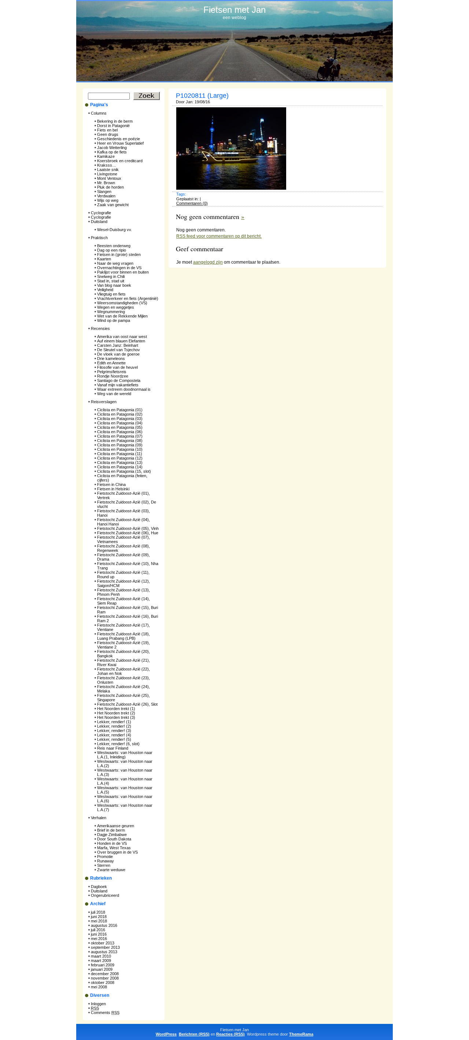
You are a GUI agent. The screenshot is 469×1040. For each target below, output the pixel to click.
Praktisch (99, 237)
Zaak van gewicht (113, 205)
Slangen (104, 191)
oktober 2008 (102, 982)
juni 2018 (99, 916)
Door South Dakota (114, 839)
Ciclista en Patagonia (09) (120, 445)
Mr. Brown (106, 183)
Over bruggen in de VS (117, 852)
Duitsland (99, 221)
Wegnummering (111, 311)
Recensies (100, 328)
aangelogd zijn (208, 262)
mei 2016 (99, 938)
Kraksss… (106, 165)
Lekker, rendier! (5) (114, 739)
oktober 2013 (102, 943)
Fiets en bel (107, 130)
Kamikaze (106, 156)
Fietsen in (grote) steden (119, 254)
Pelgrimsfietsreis (111, 371)
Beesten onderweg (113, 246)
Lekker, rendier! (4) (114, 735)
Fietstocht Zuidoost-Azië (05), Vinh (128, 528)
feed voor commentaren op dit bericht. (219, 236)
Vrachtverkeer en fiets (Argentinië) (127, 298)
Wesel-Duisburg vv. (114, 229)
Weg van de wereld (114, 393)
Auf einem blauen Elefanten (121, 341)
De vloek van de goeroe (118, 354)
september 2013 (105, 947)
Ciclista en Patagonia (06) (120, 432)
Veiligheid (105, 289)
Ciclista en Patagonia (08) (120, 440)
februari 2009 (102, 965)
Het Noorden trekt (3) (116, 717)
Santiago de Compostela (118, 380)
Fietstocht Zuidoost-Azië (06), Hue (127, 533)
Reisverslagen (104, 402)
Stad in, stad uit (110, 281)
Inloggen (98, 1004)
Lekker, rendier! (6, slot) (118, 744)
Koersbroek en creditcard (120, 161)
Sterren (103, 865)
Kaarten (104, 259)
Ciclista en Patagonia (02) (120, 414)
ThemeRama (301, 1034)
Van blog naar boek (114, 285)
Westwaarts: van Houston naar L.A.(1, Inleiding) (124, 754)
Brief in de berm (111, 830)
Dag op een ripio (111, 250)
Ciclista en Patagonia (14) (120, 467)
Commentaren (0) (192, 203)
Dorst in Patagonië (113, 125)
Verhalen (98, 818)
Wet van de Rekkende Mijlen (122, 316)
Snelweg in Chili (111, 276)
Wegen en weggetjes (115, 307)
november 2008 (105, 978)
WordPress (166, 1034)
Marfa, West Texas (114, 848)
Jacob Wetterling (112, 147)
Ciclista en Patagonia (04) (120, 423)
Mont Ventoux (109, 178)
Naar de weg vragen (115, 263)
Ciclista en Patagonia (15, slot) (124, 471)
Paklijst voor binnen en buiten (123, 272)
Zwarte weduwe (111, 870)
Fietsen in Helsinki (113, 489)
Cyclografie (101, 213)
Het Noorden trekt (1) (116, 708)
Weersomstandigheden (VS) (122, 303)
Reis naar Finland (112, 748)
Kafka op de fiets (112, 152)
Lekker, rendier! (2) (114, 726)
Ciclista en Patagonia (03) (120, 418)
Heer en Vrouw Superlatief (120, 143)
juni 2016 (99, 934)
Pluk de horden (110, 187)
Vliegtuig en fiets (111, 294)
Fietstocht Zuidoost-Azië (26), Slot (127, 704)
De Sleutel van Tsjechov (118, 350)
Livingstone (107, 174)
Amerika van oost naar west (122, 336)
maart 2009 (101, 960)
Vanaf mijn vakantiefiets (118, 385)
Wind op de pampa (113, 320)
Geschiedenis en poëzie (118, 139)
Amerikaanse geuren (115, 826)
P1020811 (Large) (202, 95)
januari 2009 (101, 969)
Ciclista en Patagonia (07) (120, 436)
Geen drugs (107, 134)
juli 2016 (98, 930)
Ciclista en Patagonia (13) (120, 462)
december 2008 (105, 974)
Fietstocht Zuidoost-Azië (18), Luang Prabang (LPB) (123, 636)
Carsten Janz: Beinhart (117, 345)
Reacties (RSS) (230, 1034)
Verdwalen (106, 196)
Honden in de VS (112, 843)
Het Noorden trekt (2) (116, 713)
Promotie (105, 856)
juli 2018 (98, 912)
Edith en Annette (111, 363)
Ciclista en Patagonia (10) (120, 449)
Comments (105, 1012)
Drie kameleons (111, 358)
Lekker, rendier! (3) (114, 730)
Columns (99, 113)
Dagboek (99, 886)
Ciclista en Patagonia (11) (119, 454)
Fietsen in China (111, 484)
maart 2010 (101, 956)
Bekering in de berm (115, 121)
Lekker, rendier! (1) (114, 722)
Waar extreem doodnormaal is (124, 389)
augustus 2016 (104, 925)
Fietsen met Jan (234, 10)
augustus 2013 (104, 952)
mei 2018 (99, 921)
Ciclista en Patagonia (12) (120, 458)
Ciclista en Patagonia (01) (120, 410)
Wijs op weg (107, 200)
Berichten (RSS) (194, 1034)
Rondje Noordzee (112, 376)
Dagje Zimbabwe (112, 834)
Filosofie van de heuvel (117, 367)
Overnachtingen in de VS (119, 267)
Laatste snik (108, 169)
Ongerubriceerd (105, 895)
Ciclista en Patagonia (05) (120, 427)
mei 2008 (99, 987)
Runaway (105, 861)
